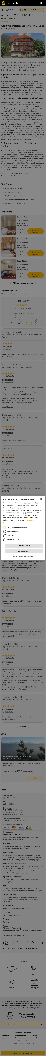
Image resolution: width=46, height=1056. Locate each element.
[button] (23, 556)
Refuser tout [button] (23, 551)
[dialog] (23, 528)
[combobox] (41, 499)
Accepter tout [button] (23, 546)
